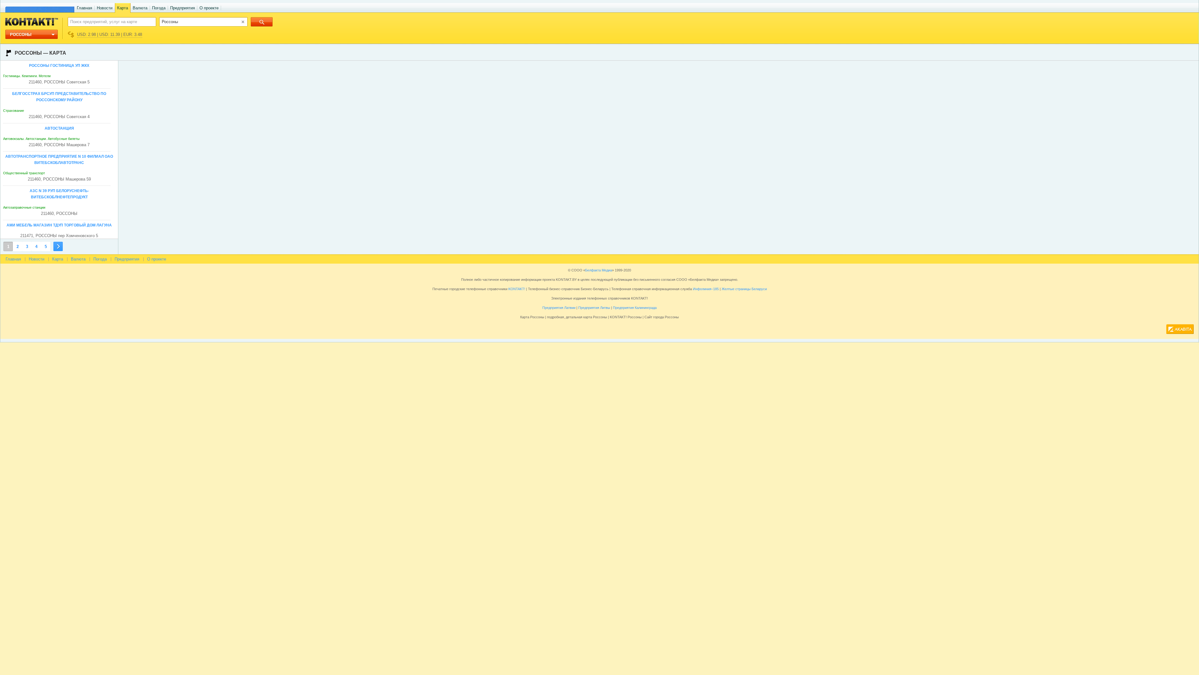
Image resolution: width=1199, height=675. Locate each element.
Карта (122, 8)
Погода (158, 8)
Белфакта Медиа (598, 270)
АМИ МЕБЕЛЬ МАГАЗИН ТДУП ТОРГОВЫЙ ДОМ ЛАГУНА (59, 225)
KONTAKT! (516, 289)
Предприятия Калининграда (635, 308)
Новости (104, 8)
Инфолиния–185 (706, 289)
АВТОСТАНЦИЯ (59, 128)
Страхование (13, 110)
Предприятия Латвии (558, 308)
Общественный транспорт (24, 173)
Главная (84, 8)
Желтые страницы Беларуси (744, 289)
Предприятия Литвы (594, 308)
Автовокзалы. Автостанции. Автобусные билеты (41, 139)
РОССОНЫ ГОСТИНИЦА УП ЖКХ (59, 65)
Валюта (140, 8)
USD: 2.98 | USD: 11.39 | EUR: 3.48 (109, 34)
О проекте (209, 8)
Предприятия (182, 8)
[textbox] (108, 21)
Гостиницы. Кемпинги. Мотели (27, 76)
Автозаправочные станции (24, 207)
